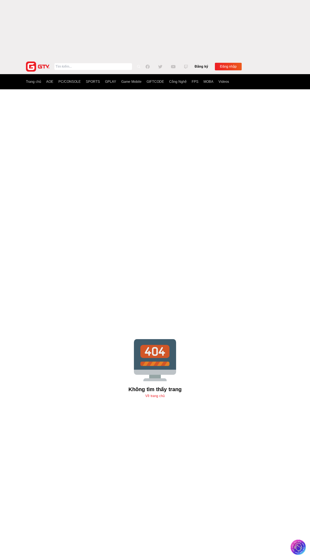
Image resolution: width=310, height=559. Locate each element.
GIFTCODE (155, 81)
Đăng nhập (228, 66)
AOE (49, 81)
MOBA (208, 81)
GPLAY (110, 81)
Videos (223, 81)
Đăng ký (201, 66)
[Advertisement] (155, 29)
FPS (195, 81)
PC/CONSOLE (69, 81)
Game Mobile (131, 81)
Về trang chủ (155, 396)
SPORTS (93, 81)
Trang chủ (33, 81)
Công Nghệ (178, 81)
